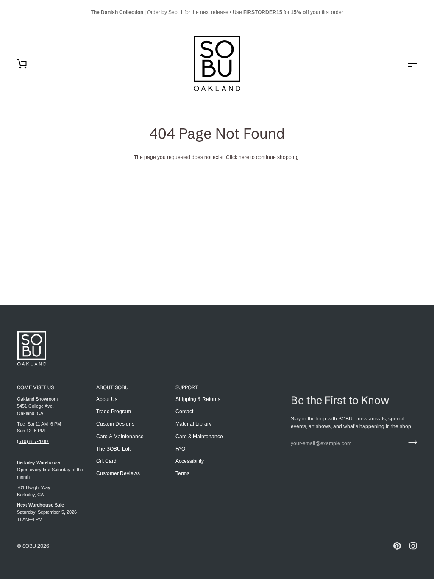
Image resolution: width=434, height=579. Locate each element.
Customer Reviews (118, 473)
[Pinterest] (397, 546)
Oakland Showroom (37, 398)
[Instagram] (413, 546)
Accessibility (189, 461)
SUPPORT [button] (186, 387)
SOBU (29, 546)
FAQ (180, 449)
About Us (106, 399)
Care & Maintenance (120, 437)
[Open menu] (404, 63)
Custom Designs (115, 424)
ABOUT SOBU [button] (112, 387)
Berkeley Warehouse (38, 462)
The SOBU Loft (113, 449)
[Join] (410, 442)
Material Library (193, 424)
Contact (184, 412)
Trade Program (113, 412)
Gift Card (106, 461)
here (244, 157)
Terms (182, 473)
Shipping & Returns (197, 399)
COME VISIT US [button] (35, 387)
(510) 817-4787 (33, 441)
